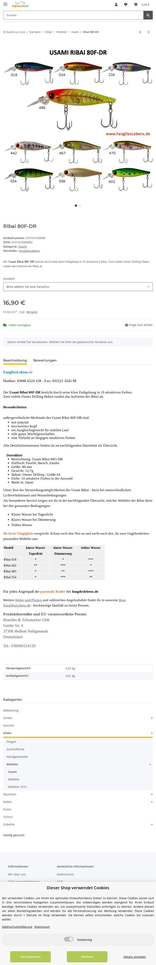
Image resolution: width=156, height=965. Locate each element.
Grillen (7, 718)
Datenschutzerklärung (17, 927)
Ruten (7, 809)
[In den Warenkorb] (6, 45)
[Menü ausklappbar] (5, 2)
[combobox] (78, 286)
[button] (116, 4)
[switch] (68, 939)
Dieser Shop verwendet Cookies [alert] (78, 887)
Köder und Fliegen (28, 600)
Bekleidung (10, 710)
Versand (31, 312)
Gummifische (15, 749)
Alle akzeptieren (30, 957)
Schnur (8, 817)
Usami (22, 246)
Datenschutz (65, 874)
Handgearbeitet (17, 757)
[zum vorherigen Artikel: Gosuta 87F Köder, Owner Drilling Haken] (140, 32)
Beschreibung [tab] (15, 360)
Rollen (7, 802)
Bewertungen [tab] (45, 360)
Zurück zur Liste (15, 32)
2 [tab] (80, 205)
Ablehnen (87, 957)
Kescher (8, 725)
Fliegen (11, 742)
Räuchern (9, 794)
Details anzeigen (135, 957)
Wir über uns (17, 874)
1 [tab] (76, 205)
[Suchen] (148, 15)
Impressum (42, 927)
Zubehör (9, 824)
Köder (7, 733)
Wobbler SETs (17, 787)
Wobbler (12, 764)
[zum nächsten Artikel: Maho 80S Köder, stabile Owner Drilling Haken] (148, 32)
